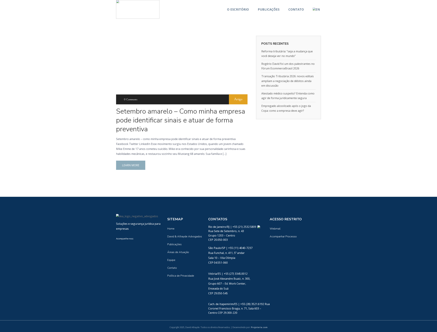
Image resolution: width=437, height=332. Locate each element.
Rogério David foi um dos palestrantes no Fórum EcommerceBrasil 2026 (288, 66)
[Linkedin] (119, 246)
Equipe (171, 260)
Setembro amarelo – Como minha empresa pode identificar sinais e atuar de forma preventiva (180, 120)
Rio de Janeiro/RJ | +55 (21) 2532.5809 (232, 227)
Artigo (238, 99)
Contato (296, 9)
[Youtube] (140, 246)
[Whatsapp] (258, 227)
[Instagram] (150, 246)
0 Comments (130, 99)
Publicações (268, 9)
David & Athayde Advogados (184, 236)
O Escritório (238, 9)
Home (170, 229)
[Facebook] (129, 246)
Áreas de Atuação (178, 252)
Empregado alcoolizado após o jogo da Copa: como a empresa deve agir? (286, 108)
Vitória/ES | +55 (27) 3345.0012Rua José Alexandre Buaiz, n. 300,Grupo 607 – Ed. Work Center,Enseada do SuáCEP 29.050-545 (229, 283)
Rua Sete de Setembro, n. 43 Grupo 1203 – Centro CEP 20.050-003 (226, 235)
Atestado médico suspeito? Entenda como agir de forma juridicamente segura (287, 96)
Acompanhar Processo (283, 236)
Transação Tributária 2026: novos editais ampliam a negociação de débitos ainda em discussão (287, 80)
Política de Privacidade (180, 276)
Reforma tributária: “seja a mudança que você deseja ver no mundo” (287, 53)
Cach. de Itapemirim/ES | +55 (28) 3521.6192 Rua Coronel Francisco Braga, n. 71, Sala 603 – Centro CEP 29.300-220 (239, 308)
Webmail (275, 229)
